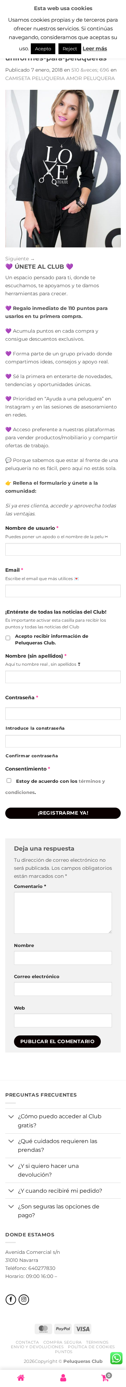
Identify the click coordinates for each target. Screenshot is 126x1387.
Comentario (30, 886)
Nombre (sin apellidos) (35, 656)
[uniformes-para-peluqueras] (63, 168)
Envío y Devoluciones (37, 1346)
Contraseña (21, 697)
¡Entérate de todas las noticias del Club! (55, 612)
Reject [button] (70, 48)
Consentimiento (27, 769)
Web (19, 1008)
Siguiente (20, 258)
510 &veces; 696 (90, 70)
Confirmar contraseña (32, 755)
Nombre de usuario (31, 528)
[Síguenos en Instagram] (24, 1299)
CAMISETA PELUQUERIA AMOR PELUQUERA (60, 78)
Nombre (24, 945)
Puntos (64, 1351)
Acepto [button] (43, 48)
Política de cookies (91, 1346)
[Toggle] (11, 1117)
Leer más (95, 48)
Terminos (97, 1342)
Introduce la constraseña (35, 728)
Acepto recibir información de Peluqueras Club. (51, 639)
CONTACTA (27, 1342)
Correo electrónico (36, 976)
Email (14, 570)
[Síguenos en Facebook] (11, 1299)
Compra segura (62, 1342)
